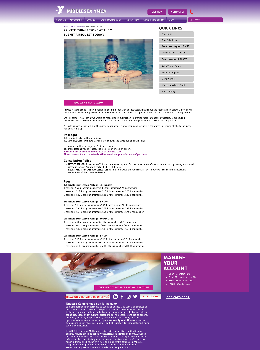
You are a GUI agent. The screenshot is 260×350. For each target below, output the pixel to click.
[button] (61, 20)
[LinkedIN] (115, 296)
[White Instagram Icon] (128, 296)
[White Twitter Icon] (135, 296)
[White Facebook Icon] (122, 296)
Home (66, 26)
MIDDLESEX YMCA (86, 11)
